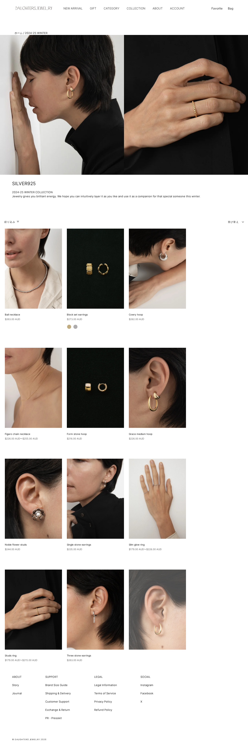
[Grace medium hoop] (157, 388)
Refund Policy (103, 710)
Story (15, 685)
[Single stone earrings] (95, 499)
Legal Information (105, 685)
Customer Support (57, 701)
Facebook (146, 693)
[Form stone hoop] (95, 388)
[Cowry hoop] (157, 269)
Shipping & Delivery (58, 693)
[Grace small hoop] (157, 610)
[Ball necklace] (33, 269)
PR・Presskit (53, 718)
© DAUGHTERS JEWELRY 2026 (29, 739)
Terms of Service (105, 693)
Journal (17, 693)
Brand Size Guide (56, 685)
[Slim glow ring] (157, 499)
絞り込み (9, 221)
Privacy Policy (103, 701)
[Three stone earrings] (95, 610)
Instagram (146, 685)
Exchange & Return (57, 710)
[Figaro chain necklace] (33, 388)
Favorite (217, 8)
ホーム (19, 33)
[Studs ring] (33, 610)
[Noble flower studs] (33, 499)
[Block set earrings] (95, 269)
